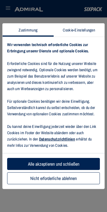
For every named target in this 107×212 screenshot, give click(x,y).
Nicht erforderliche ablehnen (53, 178)
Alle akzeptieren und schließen (53, 164)
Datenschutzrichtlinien (57, 139)
